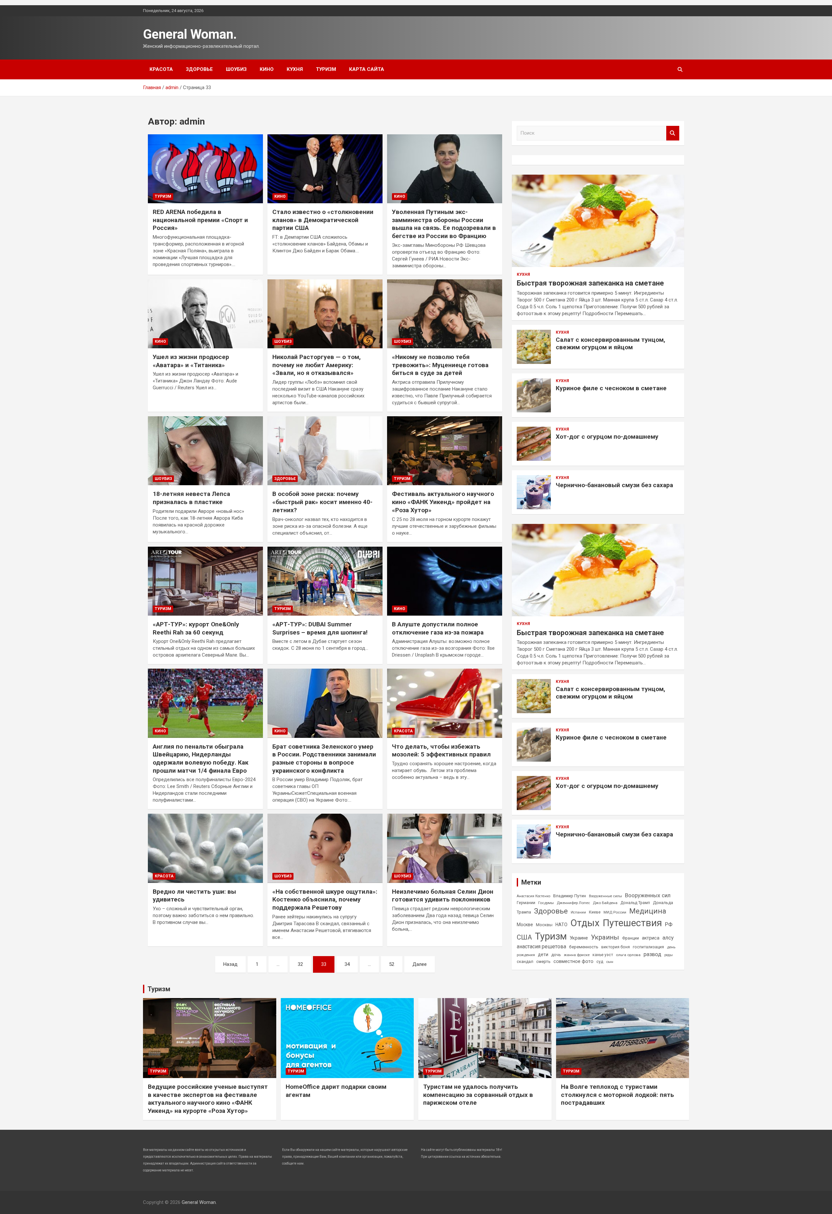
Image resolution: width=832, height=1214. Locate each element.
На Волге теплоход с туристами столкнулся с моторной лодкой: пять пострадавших (617, 1094)
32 (300, 964)
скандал (525, 961)
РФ (668, 924)
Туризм (326, 69)
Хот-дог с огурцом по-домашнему (607, 436)
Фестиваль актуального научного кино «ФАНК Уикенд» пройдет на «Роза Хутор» (443, 502)
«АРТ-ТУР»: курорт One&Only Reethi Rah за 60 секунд (196, 628)
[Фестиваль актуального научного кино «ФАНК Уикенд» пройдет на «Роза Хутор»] (444, 451)
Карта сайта (366, 69)
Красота (161, 69)
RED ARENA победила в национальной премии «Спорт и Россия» (200, 220)
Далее (419, 964)
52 (391, 964)
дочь (556, 954)
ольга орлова (628, 955)
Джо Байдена (605, 902)
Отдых (585, 922)
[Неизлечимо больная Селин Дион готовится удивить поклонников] (444, 848)
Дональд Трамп (635, 902)
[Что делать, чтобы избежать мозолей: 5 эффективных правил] (444, 703)
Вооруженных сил (647, 895)
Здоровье (199, 69)
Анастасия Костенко (533, 896)
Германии (526, 902)
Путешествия (632, 922)
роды (668, 955)
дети (543, 954)
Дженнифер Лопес (573, 902)
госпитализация (648, 947)
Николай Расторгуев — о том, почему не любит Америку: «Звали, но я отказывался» (316, 365)
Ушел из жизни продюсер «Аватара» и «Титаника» (191, 361)
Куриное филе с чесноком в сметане (611, 388)
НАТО (561, 924)
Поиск (672, 133)
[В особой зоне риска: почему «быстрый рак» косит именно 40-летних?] (325, 451)
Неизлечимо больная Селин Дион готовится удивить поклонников (442, 895)
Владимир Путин (569, 895)
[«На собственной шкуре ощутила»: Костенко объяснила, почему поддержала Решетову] (325, 848)
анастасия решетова (541, 946)
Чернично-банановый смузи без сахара (614, 485)
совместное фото (573, 961)
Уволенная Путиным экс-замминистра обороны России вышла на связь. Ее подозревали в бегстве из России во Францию (444, 224)
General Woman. (190, 34)
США (524, 937)
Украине (579, 938)
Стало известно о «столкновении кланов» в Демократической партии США (322, 220)
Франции (630, 938)
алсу (668, 938)
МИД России (615, 912)
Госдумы (546, 902)
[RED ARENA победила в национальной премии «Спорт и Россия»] (205, 169)
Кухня (295, 69)
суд (599, 961)
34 (347, 964)
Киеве (595, 912)
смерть (543, 961)
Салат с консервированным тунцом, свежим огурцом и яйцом (610, 343)
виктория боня (615, 947)
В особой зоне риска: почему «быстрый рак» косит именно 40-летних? (322, 502)
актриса (650, 938)
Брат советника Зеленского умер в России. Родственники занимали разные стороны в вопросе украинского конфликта (324, 758)
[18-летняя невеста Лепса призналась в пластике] (205, 451)
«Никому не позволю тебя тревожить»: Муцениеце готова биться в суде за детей (440, 365)
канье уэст (602, 955)
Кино (267, 69)
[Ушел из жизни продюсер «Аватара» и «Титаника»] (205, 314)
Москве (525, 924)
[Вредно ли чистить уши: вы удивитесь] (205, 848)
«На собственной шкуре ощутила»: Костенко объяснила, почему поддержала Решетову (324, 899)
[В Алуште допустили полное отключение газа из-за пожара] (444, 581)
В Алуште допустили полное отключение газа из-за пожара (438, 628)
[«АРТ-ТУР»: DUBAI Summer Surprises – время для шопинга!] (325, 581)
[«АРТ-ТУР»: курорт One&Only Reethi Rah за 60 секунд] (205, 581)
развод (652, 954)
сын (609, 961)
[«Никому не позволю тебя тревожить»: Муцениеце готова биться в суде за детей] (444, 314)
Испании (578, 912)
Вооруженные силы (605, 896)
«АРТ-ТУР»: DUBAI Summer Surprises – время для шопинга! (320, 628)
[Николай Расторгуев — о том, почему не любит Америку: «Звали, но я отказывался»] (325, 314)
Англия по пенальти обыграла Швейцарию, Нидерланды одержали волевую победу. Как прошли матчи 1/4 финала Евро (200, 758)
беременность (583, 946)
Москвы (544, 924)
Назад (230, 964)
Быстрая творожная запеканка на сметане (590, 283)
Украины (605, 937)
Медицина (647, 911)
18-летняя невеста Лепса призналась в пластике (191, 498)
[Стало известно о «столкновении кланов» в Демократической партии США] (325, 169)
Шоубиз (236, 69)
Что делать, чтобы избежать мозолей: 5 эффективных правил (441, 750)
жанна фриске (577, 955)
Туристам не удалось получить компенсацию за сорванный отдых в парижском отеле (478, 1094)
